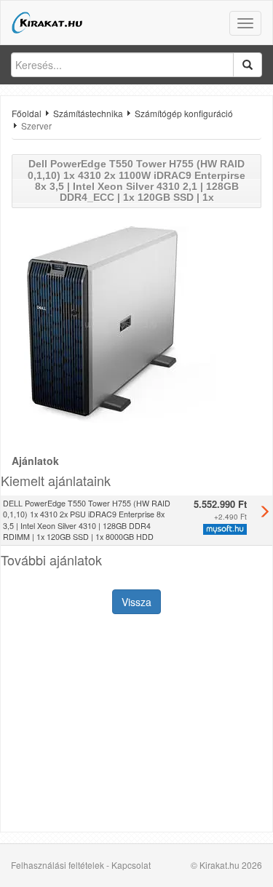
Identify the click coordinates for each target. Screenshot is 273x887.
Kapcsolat (131, 865)
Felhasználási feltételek (57, 865)
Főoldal (26, 113)
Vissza (136, 601)
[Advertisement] (136, 725)
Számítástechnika (88, 113)
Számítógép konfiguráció (184, 113)
